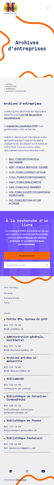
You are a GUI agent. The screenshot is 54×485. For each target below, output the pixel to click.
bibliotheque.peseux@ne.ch (20, 430)
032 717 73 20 (12, 325)
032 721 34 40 (12, 385)
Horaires (8, 293)
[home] (13, 8)
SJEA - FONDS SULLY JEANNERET (25, 187)
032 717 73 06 (12, 367)
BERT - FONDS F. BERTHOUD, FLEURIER (28, 167)
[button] (48, 7)
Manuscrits (10, 89)
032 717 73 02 (12, 346)
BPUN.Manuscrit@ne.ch (17, 371)
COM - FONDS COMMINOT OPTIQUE (27, 172)
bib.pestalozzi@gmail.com (19, 448)
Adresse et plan (12, 298)
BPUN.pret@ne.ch (14, 329)
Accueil (9, 84)
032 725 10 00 (12, 444)
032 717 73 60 (12, 427)
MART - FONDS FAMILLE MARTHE (25, 182)
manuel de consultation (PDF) (22, 125)
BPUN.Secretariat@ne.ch (18, 350)
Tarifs (7, 302)
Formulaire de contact (17, 389)
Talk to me (21, 479)
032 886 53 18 (12, 406)
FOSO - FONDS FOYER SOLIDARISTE (27, 177)
